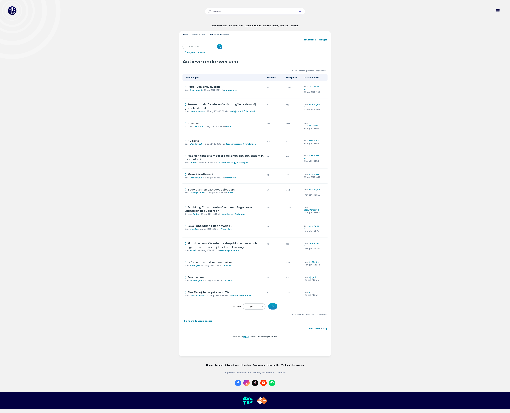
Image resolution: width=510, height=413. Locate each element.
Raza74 (193, 250)
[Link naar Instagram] (246, 383)
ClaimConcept (310, 210)
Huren (229, 126)
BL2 (310, 292)
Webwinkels (226, 229)
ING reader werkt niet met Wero (210, 262)
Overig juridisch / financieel (241, 111)
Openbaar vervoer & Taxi (240, 295)
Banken (227, 265)
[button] (300, 11)
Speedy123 (195, 265)
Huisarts (193, 140)
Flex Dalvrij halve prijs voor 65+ (208, 292)
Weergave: (237, 306)
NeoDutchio (314, 243)
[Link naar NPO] (262, 400)
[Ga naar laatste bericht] (305, 89)
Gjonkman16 (196, 90)
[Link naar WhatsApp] (272, 383)
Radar (193, 162)
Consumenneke (197, 111)
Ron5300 (313, 141)
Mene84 (194, 229)
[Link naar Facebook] (238, 383)
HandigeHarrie (197, 192)
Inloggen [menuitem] (323, 39)
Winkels (228, 280)
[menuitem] (314, 328)
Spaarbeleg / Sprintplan (233, 214)
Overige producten (229, 250)
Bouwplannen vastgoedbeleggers (211, 189)
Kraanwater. (196, 123)
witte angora (314, 104)
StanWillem (314, 156)
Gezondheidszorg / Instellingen (240, 144)
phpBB (246, 337)
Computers (230, 177)
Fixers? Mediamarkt (201, 174)
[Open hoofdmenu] (498, 10)
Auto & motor (230, 90)
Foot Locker (196, 277)
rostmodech (199, 126)
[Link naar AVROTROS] (248, 401)
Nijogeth (312, 277)
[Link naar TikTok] (255, 383)
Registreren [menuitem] (310, 39)
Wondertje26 (196, 144)
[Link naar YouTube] (263, 383)
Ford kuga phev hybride (204, 86)
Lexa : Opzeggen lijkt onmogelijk (210, 226)
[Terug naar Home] (12, 10)
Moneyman (314, 87)
